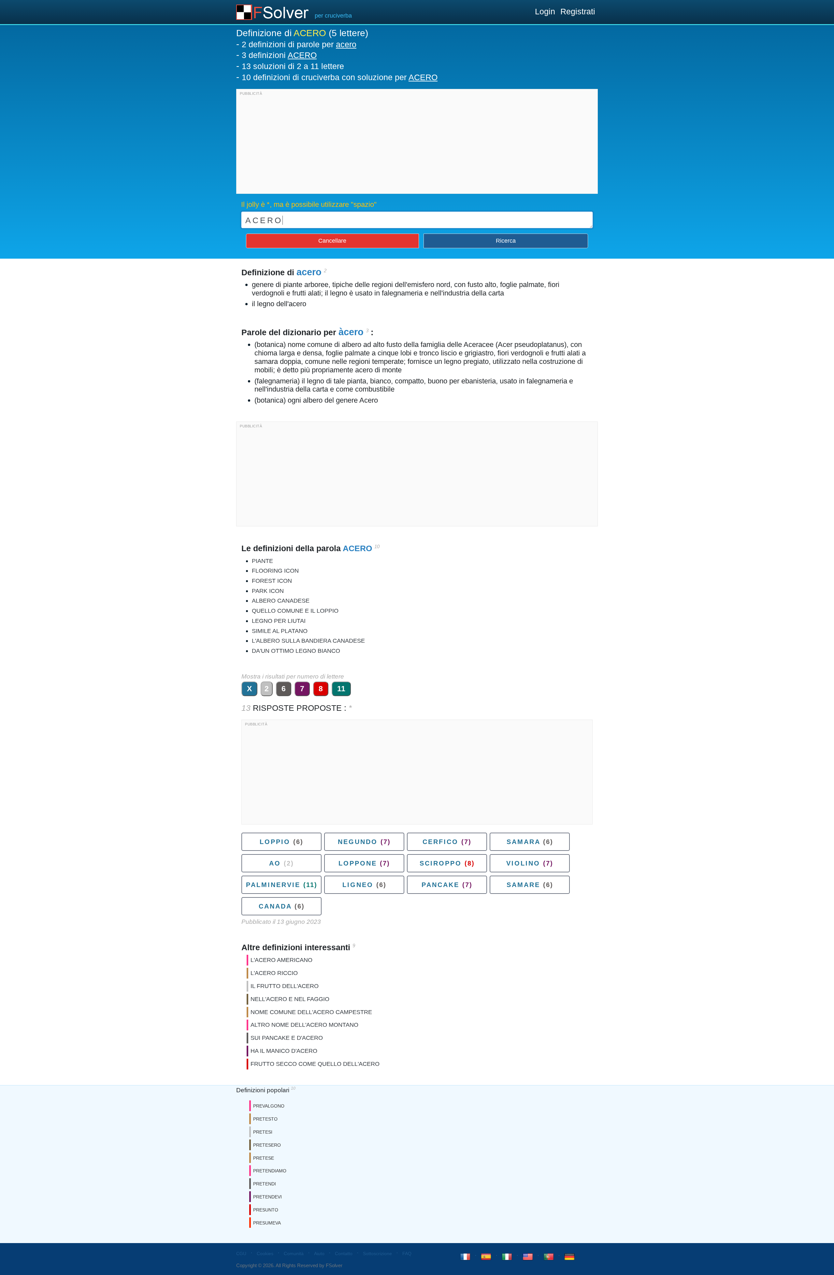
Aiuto (319, 1253)
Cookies (265, 1253)
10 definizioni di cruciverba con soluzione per (340, 77)
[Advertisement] (417, 143)
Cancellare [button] (332, 240)
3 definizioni (279, 55)
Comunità (294, 1253)
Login (545, 11)
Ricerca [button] (506, 240)
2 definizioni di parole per (299, 44)
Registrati (577, 11)
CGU (241, 1253)
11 (341, 688)
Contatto (343, 1253)
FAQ (406, 1253)
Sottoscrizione (377, 1253)
